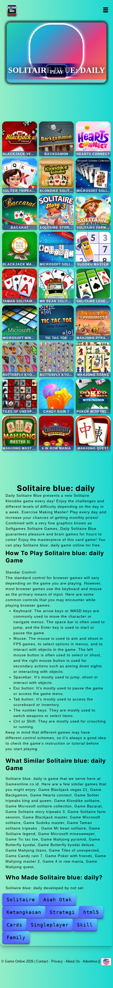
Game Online (28, 10)
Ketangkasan (24, 912)
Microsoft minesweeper (19, 322)
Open (105, 10)
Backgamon (56, 138)
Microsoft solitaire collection (93, 175)
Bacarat (19, 212)
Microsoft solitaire (56, 249)
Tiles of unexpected (19, 396)
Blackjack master (19, 249)
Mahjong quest (93, 433)
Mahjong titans (93, 359)
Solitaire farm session (93, 212)
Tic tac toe (56, 322)
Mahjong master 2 (19, 433)
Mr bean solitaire (56, 286)
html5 (91, 912)
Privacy (57, 961)
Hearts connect (93, 138)
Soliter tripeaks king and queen (19, 175)
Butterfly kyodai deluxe (56, 359)
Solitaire (21, 899)
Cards (14, 925)
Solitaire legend (93, 286)
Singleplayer (50, 925)
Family (16, 937)
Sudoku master (93, 249)
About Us (73, 961)
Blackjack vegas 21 (19, 138)
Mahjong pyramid (93, 322)
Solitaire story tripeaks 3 (56, 212)
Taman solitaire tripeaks (19, 286)
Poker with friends (93, 396)
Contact (42, 961)
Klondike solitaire (56, 175)
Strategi (62, 912)
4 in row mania (56, 433)
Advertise (90, 961)
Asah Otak (57, 899)
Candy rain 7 (56, 396)
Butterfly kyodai (19, 359)
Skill (85, 925)
